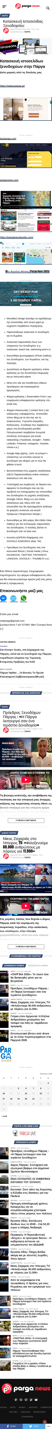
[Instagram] (26, 1399)
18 (11, 1099)
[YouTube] (36, 1399)
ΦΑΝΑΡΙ (22, 1407)
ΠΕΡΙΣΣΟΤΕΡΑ (39, 1412)
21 (33, 1099)
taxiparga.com (8, 138)
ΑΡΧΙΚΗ (3, 1407)
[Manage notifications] (45, 1422)
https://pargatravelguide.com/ (16, 237)
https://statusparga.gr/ (12, 85)
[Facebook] (16, 1399)
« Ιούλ (4, 1116)
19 (18, 1099)
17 (4, 1099)
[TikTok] (31, 1399)
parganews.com (9, 180)
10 (4, 1093)
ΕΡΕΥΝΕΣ (13, 1412)
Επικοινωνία (27, 1417)
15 (41, 1093)
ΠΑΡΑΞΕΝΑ (25, 1412)
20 (26, 1099)
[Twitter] (21, 1399)
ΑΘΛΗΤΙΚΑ (33, 1407)
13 (26, 1093)
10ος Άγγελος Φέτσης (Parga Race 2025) (27, 271)
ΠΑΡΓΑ (27, 32)
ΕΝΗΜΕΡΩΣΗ (46, 1407)
